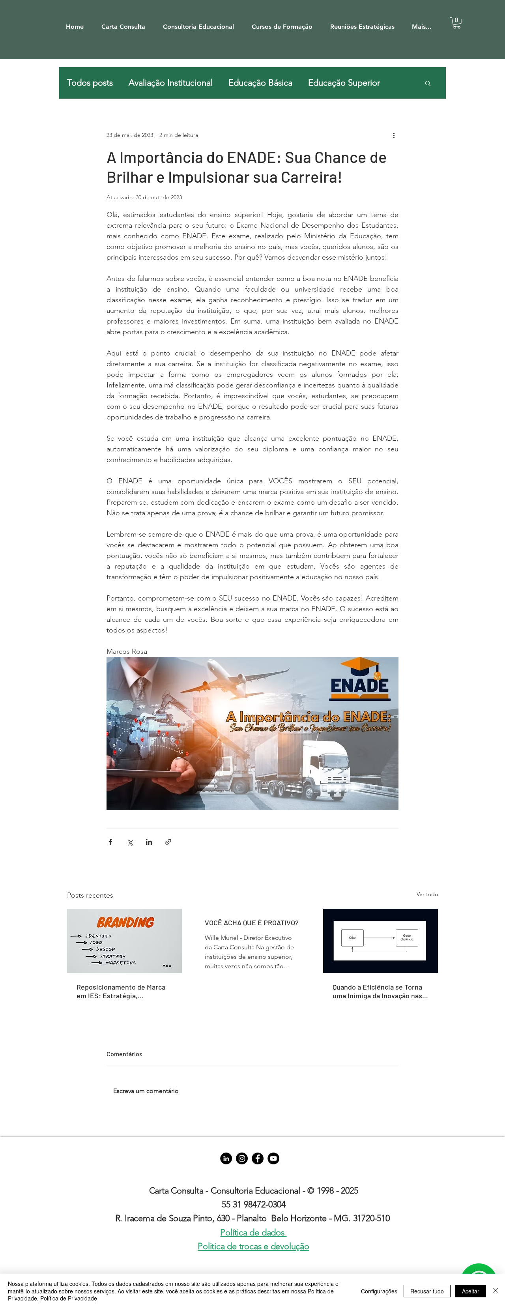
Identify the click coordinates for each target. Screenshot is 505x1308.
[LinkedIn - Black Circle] (226, 1158)
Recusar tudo (427, 1291)
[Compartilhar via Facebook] (110, 842)
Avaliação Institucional (171, 82)
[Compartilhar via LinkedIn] (149, 842)
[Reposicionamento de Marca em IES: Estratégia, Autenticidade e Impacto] (124, 941)
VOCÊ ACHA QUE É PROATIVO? (252, 922)
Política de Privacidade (68, 1298)
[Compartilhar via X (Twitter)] (129, 842)
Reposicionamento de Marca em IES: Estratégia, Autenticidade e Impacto (121, 991)
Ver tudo (427, 894)
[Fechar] (495, 1291)
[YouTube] (273, 1158)
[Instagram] (242, 1158)
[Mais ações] (393, 135)
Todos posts (90, 82)
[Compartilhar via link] (168, 842)
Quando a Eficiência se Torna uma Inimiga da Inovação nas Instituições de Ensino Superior (377, 991)
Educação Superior (344, 82)
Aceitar (470, 1291)
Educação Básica (260, 82)
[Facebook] (258, 1158)
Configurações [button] (379, 1291)
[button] (127, 23)
